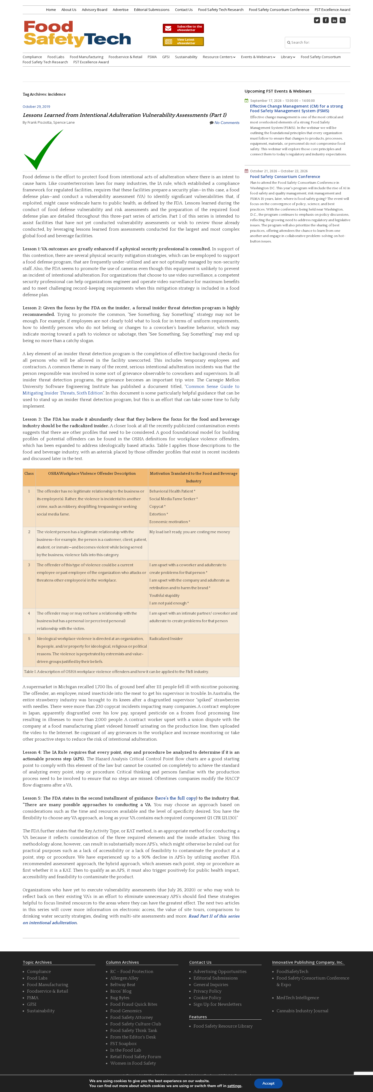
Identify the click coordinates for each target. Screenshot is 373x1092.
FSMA (152, 56)
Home (51, 9)
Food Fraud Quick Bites (133, 1004)
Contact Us (184, 9)
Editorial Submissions (152, 9)
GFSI (166, 56)
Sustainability (186, 56)
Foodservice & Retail (125, 56)
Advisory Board (94, 9)
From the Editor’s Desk (133, 1037)
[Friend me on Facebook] (325, 20)
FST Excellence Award (332, 9)
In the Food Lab (125, 1050)
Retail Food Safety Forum (135, 1056)
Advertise (121, 9)
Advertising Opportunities (220, 971)
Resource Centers (218, 56)
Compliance (32, 56)
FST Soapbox (123, 1043)
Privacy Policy (207, 991)
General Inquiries (211, 984)
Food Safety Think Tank (133, 1030)
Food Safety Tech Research (221, 9)
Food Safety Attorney (131, 1017)
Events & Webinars (257, 56)
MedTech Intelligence (298, 997)
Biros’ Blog (121, 991)
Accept (268, 1083)
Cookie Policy (207, 997)
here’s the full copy (176, 798)
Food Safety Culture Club (135, 1024)
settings (234, 1086)
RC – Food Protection (131, 971)
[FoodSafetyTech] (77, 39)
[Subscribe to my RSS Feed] (343, 20)
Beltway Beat (122, 984)
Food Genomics (126, 1010)
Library (286, 56)
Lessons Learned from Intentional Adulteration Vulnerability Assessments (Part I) (124, 115)
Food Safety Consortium (321, 56)
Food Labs (56, 56)
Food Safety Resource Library (223, 1026)
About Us (68, 9)
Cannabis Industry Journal (302, 1010)
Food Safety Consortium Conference (279, 9)
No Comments (227, 122)
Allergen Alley (124, 978)
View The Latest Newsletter (183, 41)
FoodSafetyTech (292, 971)
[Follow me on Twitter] (317, 20)
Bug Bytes (119, 997)
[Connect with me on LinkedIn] (334, 20)
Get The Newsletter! (183, 28)
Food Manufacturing (86, 56)
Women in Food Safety (133, 1063)
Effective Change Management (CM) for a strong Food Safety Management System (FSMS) (296, 108)
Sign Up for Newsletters (218, 1004)
